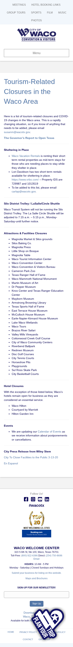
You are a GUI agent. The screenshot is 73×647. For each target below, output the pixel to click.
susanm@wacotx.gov (17, 132)
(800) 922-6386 (29, 555)
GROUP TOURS (16, 12)
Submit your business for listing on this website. (37, 573)
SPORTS (36, 12)
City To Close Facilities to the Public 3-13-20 (31, 457)
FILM (50, 12)
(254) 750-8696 (54, 555)
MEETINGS (19, 4)
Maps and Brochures (36, 578)
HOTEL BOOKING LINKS (46, 4)
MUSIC (62, 12)
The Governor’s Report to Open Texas (29, 137)
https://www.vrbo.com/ (25, 179)
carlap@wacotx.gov (24, 191)
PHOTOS (36, 20)
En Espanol (11, 463)
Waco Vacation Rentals (26, 155)
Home (11, 632)
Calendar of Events (49, 431)
